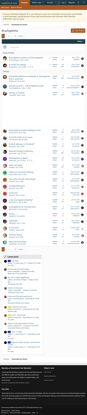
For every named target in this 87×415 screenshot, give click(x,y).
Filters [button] (79, 41)
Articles (50, 2)
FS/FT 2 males (15, 332)
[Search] (83, 2)
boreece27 (12, 146)
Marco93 (12, 188)
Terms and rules (15, 413)
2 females (13, 261)
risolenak (12, 181)
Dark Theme (15, 411)
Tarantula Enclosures (16, 292)
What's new (36, 2)
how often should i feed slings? (22, 179)
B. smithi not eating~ (18, 64)
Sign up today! (18, 19)
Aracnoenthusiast (73, 243)
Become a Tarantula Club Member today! (15, 383)
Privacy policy (26, 413)
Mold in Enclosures (15, 288)
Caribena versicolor (17, 307)
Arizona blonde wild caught (18, 269)
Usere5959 (12, 95)
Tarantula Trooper (73, 78)
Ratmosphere (74, 174)
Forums (24, 2)
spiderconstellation (72, 88)
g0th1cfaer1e (13, 202)
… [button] (11, 36)
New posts (5, 7)
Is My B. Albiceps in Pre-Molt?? (22, 144)
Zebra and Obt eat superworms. (20, 296)
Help (33, 413)
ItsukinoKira (13, 67)
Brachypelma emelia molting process (25, 130)
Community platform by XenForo (21, 407)
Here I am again (16, 165)
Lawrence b (75, 95)
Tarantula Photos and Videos (18, 303)
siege (77, 202)
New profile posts (50, 376)
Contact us (4, 413)
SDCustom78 (13, 133)
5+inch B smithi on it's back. (21, 137)
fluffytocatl (12, 81)
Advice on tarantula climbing (21, 172)
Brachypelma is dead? (18, 158)
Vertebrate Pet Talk (15, 284)
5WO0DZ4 (12, 216)
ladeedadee (13, 244)
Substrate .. (14, 220)
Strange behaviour (17, 186)
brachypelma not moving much (22, 207)
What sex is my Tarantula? (17, 273)
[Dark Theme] (78, 2)
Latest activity (48, 380)
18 (15, 36)
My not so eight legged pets (18, 277)
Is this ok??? (14, 227)
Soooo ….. (13, 214)
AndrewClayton (14, 60)
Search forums (16, 7)
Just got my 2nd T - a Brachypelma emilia (26, 86)
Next (20, 36)
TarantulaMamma (15, 88)
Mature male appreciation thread (20, 323)
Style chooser (5, 411)
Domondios (13, 153)
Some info (13, 193)
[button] (43, 2)
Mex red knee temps (18, 241)
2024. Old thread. (17, 315)
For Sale (11, 265)
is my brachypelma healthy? (21, 200)
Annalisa (12, 167)
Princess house (15, 234)
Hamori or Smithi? (16, 93)
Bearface (76, 60)
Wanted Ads (12, 311)
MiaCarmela (13, 174)
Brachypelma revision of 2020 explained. (26, 57)
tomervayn (12, 160)
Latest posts (12, 257)
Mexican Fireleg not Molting (21, 151)
